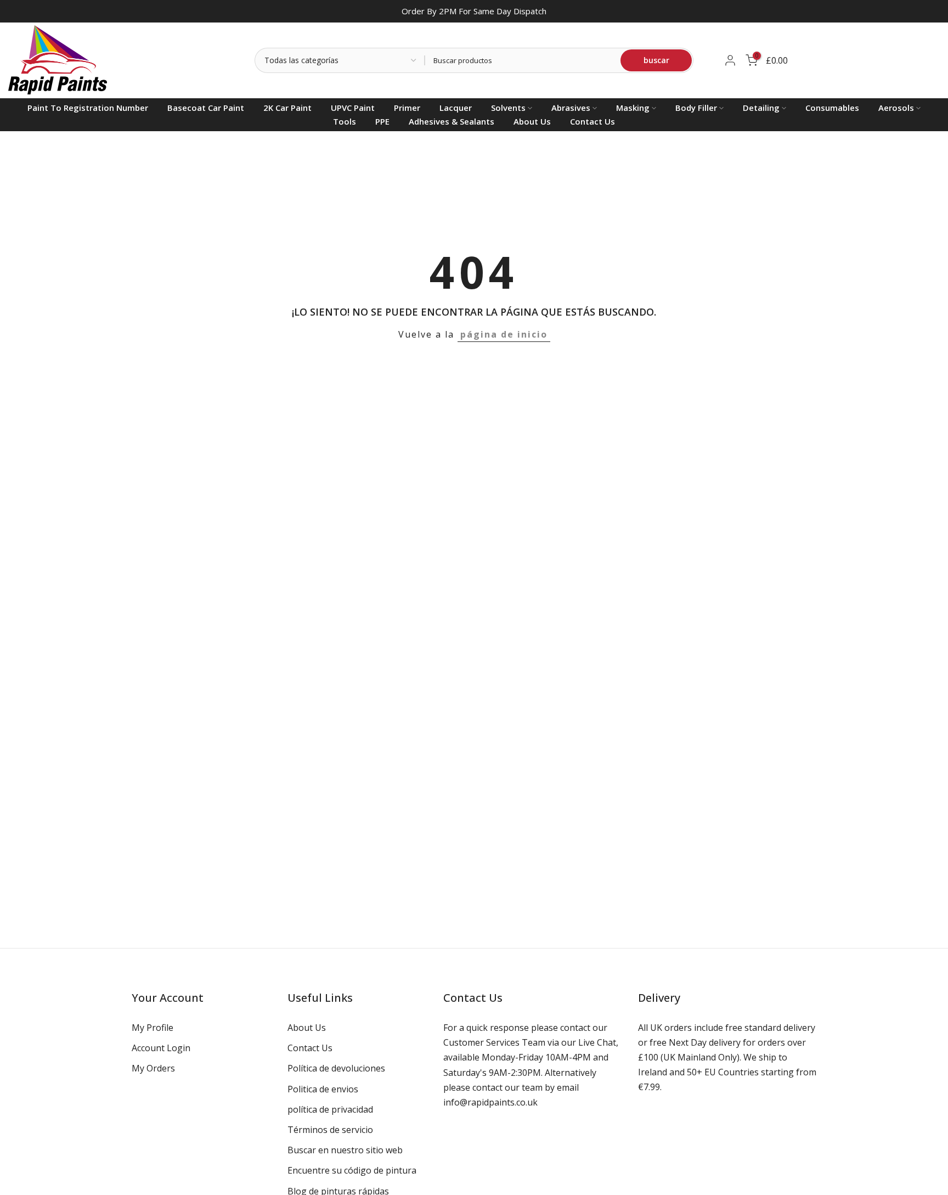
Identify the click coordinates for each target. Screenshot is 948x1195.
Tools (344, 121)
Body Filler (696, 107)
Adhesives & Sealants (451, 121)
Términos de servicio (330, 1130)
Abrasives (570, 107)
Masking (633, 107)
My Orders (153, 1068)
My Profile (152, 1028)
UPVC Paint (353, 107)
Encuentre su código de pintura (351, 1170)
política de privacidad (330, 1109)
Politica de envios (322, 1089)
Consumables (832, 107)
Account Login (161, 1048)
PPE (382, 121)
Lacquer (455, 107)
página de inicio (504, 334)
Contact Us (592, 121)
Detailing (761, 107)
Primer (407, 107)
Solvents (508, 107)
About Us (532, 121)
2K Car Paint (287, 107)
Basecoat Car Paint (205, 107)
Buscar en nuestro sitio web (345, 1150)
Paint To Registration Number (87, 107)
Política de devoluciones (336, 1068)
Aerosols (896, 107)
